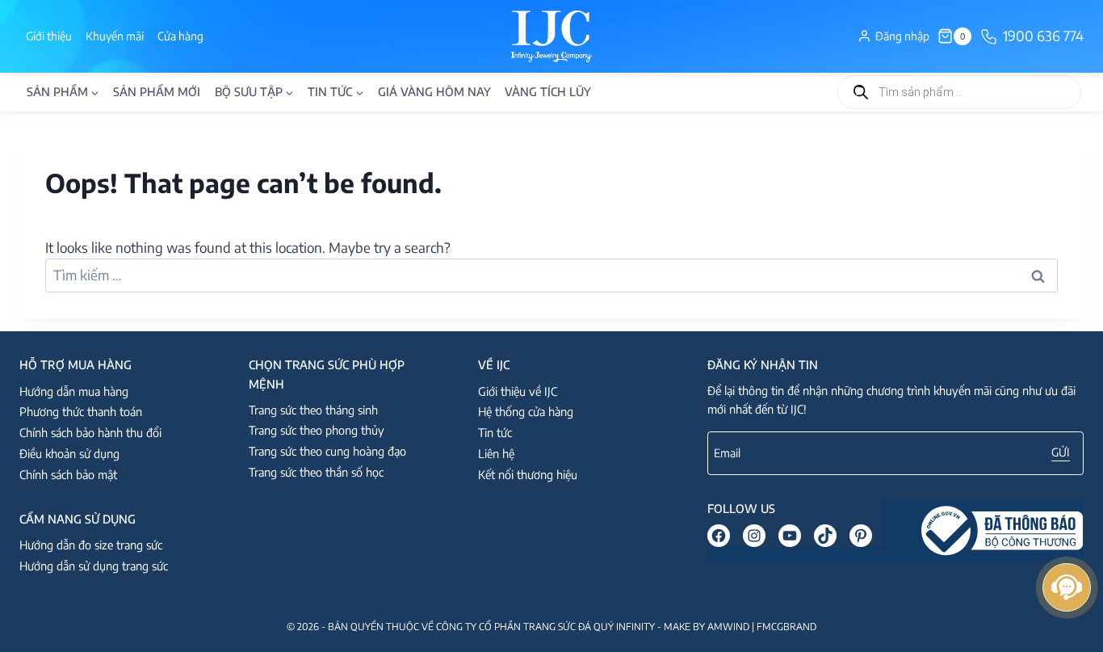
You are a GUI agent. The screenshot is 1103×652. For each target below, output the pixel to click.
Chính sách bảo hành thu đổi (90, 432)
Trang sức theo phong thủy (316, 430)
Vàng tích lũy (548, 91)
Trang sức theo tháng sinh (313, 409)
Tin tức (495, 432)
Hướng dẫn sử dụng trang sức (93, 565)
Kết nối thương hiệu (527, 474)
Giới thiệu (49, 36)
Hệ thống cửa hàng (525, 411)
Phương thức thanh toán (80, 411)
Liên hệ (496, 453)
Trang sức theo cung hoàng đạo (327, 451)
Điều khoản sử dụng (69, 453)
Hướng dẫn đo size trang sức (90, 544)
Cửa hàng (180, 36)
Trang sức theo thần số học (316, 472)
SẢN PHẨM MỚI (156, 91)
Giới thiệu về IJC (517, 391)
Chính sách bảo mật (68, 474)
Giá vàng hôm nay (434, 91)
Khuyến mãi (115, 36)
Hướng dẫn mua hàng (73, 391)
